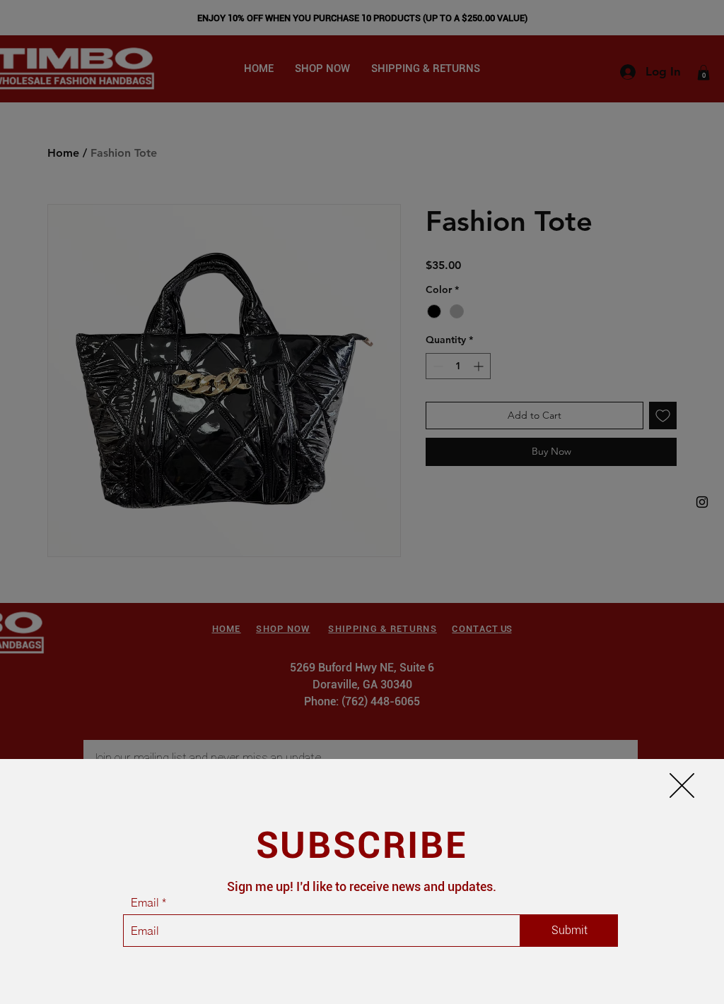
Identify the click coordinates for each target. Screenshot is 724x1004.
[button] (682, 785)
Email (145, 902)
